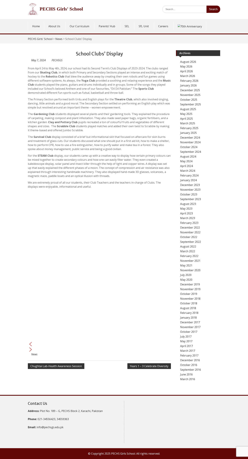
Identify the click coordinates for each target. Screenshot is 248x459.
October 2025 (188, 100)
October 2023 (188, 194)
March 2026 (187, 76)
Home (36, 26)
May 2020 (186, 280)
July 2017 (185, 336)
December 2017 (190, 322)
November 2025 (190, 95)
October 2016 (188, 365)
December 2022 (190, 227)
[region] (99, 271)
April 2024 (186, 166)
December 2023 (190, 185)
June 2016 (186, 374)
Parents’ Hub (107, 26)
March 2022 (187, 251)
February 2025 (189, 128)
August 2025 (188, 109)
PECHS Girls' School (61, 9)
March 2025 (187, 123)
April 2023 (186, 213)
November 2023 (190, 190)
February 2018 (189, 313)
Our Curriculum (79, 26)
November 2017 (190, 327)
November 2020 (190, 270)
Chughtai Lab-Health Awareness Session (56, 366)
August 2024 (188, 156)
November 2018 (190, 298)
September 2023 (190, 199)
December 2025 (190, 90)
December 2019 (190, 284)
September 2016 (190, 370)
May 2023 (186, 208)
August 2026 (188, 62)
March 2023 (187, 218)
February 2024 (189, 175)
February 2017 (189, 355)
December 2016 (190, 360)
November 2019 (190, 289)
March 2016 (187, 379)
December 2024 (190, 137)
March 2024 (187, 171)
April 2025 (186, 118)
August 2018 (188, 308)
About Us (54, 26)
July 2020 (185, 275)
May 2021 (186, 265)
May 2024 (186, 161)
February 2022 (189, 256)
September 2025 (190, 104)
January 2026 (188, 85)
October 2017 (188, 332)
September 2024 (190, 152)
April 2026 (186, 71)
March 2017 (187, 351)
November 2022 (190, 232)
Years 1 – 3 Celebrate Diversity (149, 366)
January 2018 (188, 317)
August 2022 (188, 246)
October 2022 (188, 237)
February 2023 (189, 223)
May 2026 (186, 66)
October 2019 (188, 294)
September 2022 (190, 242)
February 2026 (189, 81)
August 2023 (188, 204)
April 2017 (186, 346)
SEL (127, 26)
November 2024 (190, 142)
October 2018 (188, 303)
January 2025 (188, 133)
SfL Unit (144, 26)
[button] (99, 344)
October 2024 (188, 147)
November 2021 (190, 261)
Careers (163, 26)
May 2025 (186, 114)
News (58, 39)
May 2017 (186, 341)
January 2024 (188, 180)
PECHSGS (57, 60)
